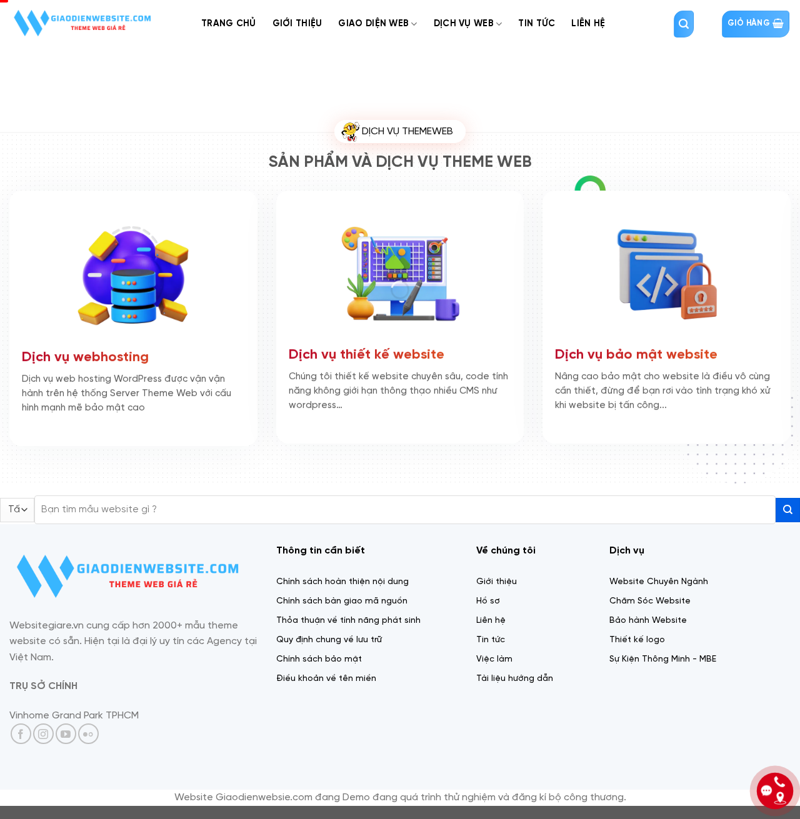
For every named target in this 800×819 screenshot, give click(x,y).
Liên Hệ (588, 24)
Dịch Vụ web (464, 24)
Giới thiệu (297, 24)
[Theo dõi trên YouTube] (66, 733)
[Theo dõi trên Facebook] (21, 733)
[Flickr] (88, 733)
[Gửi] (788, 510)
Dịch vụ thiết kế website (366, 356)
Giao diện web (373, 24)
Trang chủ (228, 24)
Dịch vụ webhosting (85, 359)
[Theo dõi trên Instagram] (43, 733)
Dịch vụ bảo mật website (636, 356)
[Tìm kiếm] (684, 24)
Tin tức (536, 24)
